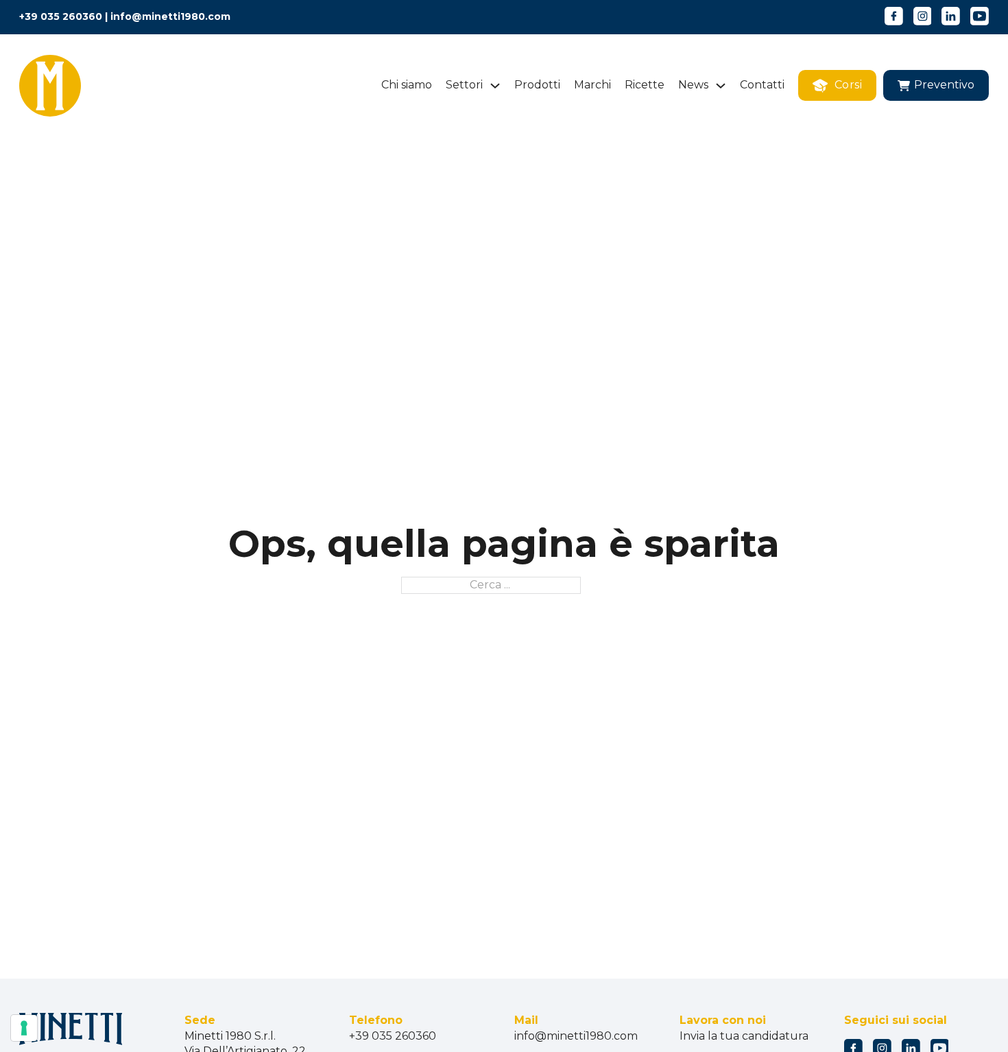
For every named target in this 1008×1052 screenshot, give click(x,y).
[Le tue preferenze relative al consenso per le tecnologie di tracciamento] (24, 1028)
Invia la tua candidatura (744, 1035)
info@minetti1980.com (170, 16)
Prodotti (537, 84)
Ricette (644, 84)
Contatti (762, 84)
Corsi (849, 84)
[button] (936, 85)
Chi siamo (406, 84)
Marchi (592, 84)
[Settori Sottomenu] (495, 85)
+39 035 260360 (60, 16)
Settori (464, 84)
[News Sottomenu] (720, 85)
